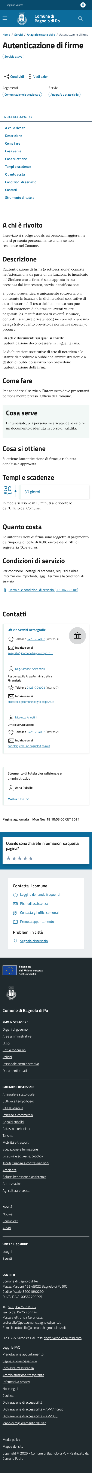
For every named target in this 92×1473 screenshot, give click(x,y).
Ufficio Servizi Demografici (27, 629)
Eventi (7, 1258)
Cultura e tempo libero (18, 1101)
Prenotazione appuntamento (23, 1354)
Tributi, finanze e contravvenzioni (26, 1163)
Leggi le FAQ (11, 1347)
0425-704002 (36, 639)
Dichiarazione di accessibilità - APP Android (33, 1409)
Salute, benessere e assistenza (24, 1176)
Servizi (18, 34)
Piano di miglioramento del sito (24, 1423)
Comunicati (10, 1221)
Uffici (6, 1043)
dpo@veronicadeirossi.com (63, 1337)
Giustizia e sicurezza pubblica (23, 1156)
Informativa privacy (16, 1381)
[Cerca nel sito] (80, 18)
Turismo (8, 1135)
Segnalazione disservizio (20, 1361)
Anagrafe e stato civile (41, 34)
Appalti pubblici (13, 1121)
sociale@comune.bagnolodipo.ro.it (29, 746)
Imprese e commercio (18, 1114)
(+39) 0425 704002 (22, 1307)
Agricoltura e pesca (16, 1190)
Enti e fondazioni (14, 1050)
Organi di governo (15, 1029)
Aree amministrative (17, 1036)
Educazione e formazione (20, 1149)
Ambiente (9, 1169)
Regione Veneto (14, 5)
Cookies (8, 1395)
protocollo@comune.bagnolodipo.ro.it (31, 702)
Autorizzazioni (12, 1183)
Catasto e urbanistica (18, 1128)
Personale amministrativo (21, 1063)
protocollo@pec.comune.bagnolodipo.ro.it (32, 1322)
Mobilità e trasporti (16, 1142)
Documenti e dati (15, 1070)
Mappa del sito (13, 1446)
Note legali (10, 1388)
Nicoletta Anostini (26, 717)
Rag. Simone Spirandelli (30, 669)
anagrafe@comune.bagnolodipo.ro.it (30, 653)
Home (6, 34)
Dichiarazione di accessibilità (22, 1402)
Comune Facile (13, 1458)
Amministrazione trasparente (23, 1374)
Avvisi (7, 1227)
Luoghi (7, 1251)
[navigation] (4, 18)
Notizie (7, 1214)
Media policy (11, 1439)
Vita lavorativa (13, 1108)
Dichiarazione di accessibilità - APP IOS (30, 1416)
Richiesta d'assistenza (18, 1368)
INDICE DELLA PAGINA (17, 117)
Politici (7, 1056)
